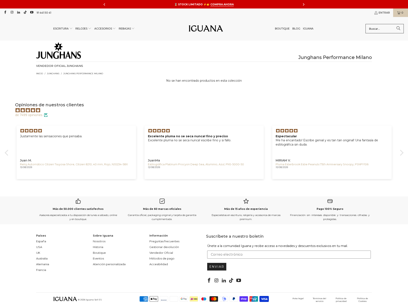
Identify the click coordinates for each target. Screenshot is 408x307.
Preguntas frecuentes (164, 241)
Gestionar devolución (164, 247)
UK (38, 252)
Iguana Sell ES (94, 299)
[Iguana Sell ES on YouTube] (31, 12)
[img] (206, 110)
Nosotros (99, 241)
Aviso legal (298, 298)
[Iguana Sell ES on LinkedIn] (18, 12)
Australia (42, 258)
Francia (41, 270)
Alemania (42, 264)
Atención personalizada (109, 264)
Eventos (98, 258)
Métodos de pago (161, 258)
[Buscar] (398, 28)
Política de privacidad (341, 300)
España (41, 241)
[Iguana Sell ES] (206, 28)
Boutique (99, 252)
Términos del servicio (319, 300)
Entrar (384, 12)
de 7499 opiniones (28, 115)
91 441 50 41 (44, 12)
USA (39, 247)
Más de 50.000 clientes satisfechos (78, 208)
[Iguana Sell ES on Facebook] (5, 12)
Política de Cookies (362, 300)
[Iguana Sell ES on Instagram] (11, 12)
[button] (63, 29)
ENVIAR (216, 267)
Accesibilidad (158, 264)
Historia (98, 247)
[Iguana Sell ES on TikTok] (25, 12)
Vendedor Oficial (161, 252)
